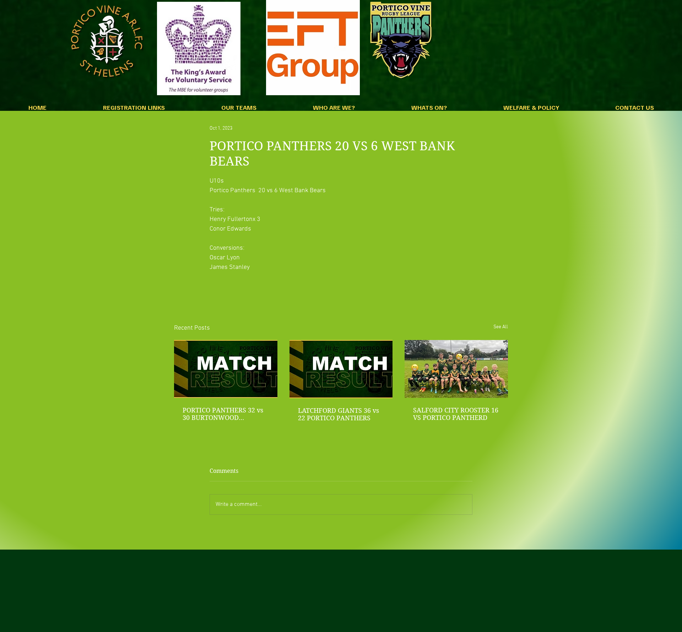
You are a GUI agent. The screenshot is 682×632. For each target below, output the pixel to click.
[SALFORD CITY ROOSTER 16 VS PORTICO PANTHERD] (456, 369)
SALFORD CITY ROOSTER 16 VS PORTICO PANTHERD (455, 413)
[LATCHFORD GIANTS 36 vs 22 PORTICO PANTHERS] (341, 369)
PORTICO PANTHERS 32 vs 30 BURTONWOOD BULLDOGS (223, 413)
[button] (134, 109)
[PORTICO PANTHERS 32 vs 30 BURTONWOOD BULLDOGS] (225, 369)
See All (500, 327)
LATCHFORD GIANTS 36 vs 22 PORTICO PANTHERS (338, 414)
